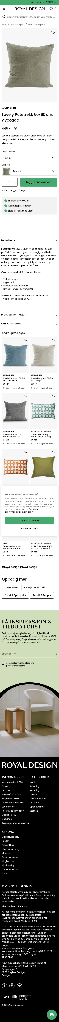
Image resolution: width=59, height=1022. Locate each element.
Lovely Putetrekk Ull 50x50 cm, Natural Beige (12, 435)
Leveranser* (8, 807)
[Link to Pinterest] (19, 985)
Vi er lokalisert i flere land (15, 906)
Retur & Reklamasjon (13, 811)
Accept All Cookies (29, 520)
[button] (51, 8)
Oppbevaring (37, 807)
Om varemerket (11, 323)
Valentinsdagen (10, 837)
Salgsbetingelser (10, 798)
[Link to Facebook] (4, 985)
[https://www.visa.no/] (6, 997)
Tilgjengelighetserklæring (15, 823)
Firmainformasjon (11, 794)
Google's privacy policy (22, 512)
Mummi (6, 853)
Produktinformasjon (13, 314)
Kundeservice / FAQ (12, 782)
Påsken (5, 841)
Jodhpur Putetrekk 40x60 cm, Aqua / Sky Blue (41, 435)
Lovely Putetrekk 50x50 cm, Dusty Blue (14, 379)
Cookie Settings (29, 528)
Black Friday (8, 865)
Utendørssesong (10, 849)
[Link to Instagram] (11, 985)
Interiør (33, 794)
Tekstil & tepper (38, 798)
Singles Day (8, 861)
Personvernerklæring (13, 803)
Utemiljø (34, 811)
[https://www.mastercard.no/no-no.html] (14, 997)
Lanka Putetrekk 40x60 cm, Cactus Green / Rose (42, 547)
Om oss (6, 790)
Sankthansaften (10, 857)
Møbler (33, 782)
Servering (35, 790)
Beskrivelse (8, 240)
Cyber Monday (10, 869)
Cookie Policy (9, 815)
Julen (5, 874)
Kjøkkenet (35, 803)
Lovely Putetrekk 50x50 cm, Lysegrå (42, 379)
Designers (7, 819)
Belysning (35, 786)
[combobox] (29, 158)
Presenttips (8, 845)
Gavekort (7, 786)
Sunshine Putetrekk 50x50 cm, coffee (12, 547)
